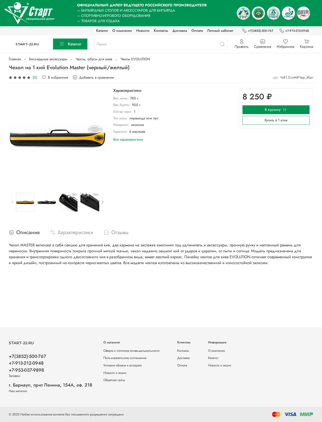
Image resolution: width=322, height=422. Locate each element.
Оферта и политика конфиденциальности (131, 350)
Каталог (102, 30)
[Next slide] (99, 137)
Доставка (179, 30)
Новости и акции (114, 373)
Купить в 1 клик (276, 120)
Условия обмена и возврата (122, 365)
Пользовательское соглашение (124, 358)
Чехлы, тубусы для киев (94, 59)
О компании (122, 30)
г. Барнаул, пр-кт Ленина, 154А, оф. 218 (50, 385)
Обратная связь (114, 380)
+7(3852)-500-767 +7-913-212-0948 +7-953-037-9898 (27, 363)
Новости (142, 30)
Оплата (197, 30)
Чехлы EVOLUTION (135, 59)
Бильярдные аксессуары (48, 59)
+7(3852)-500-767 (260, 30)
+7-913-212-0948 (297, 30)
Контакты (161, 30)
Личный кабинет (220, 30)
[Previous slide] (16, 137)
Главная (15, 59)
